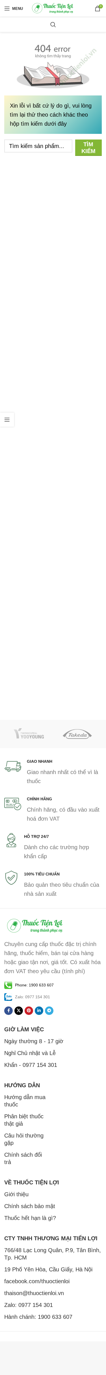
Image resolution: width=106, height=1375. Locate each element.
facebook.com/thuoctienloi (37, 1281)
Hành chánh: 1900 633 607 (38, 1317)
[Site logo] (53, 8)
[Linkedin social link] (39, 1010)
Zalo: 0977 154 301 (28, 1305)
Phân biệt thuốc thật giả (24, 1120)
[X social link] (18, 1010)
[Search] (53, 24)
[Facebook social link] (8, 1010)
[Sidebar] (7, 420)
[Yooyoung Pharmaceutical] (28, 734)
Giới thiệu (16, 1194)
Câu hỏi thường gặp (24, 1139)
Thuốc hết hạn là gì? (30, 1218)
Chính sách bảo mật (29, 1206)
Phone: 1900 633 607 (34, 985)
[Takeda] (77, 734)
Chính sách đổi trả (23, 1158)
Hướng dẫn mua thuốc (25, 1101)
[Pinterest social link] (29, 1010)
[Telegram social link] (49, 1010)
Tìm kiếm (88, 147)
